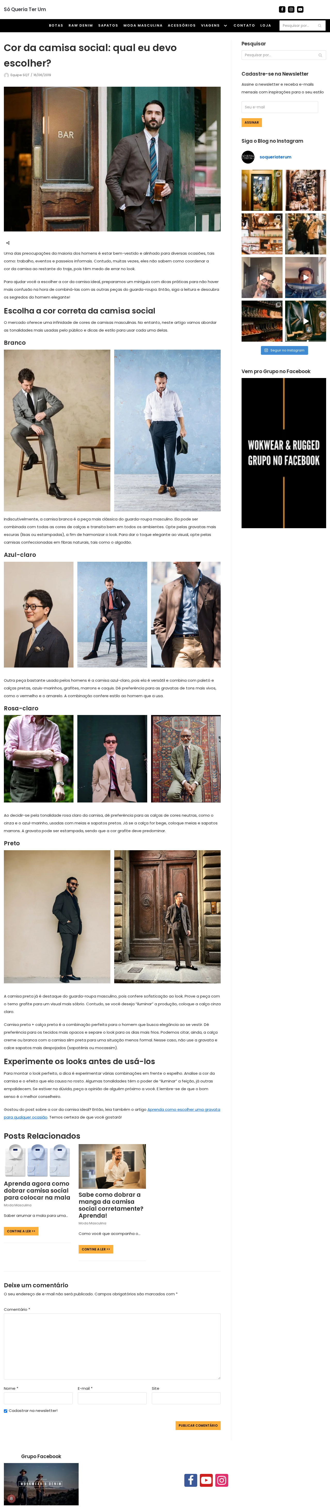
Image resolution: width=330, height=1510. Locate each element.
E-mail (85, 1388)
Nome (11, 1388)
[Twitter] (29, 243)
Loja (265, 25)
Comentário (17, 1309)
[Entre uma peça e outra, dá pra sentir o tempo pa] (262, 190)
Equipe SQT (20, 75)
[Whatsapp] (39, 243)
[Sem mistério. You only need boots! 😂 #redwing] (262, 277)
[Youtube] (300, 9)
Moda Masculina (143, 25)
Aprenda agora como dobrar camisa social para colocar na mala (37, 1190)
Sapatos (108, 25)
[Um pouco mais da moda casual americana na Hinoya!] (305, 321)
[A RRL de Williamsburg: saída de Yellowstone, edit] (305, 190)
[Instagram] (291, 9)
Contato (244, 25)
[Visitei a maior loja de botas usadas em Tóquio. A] (262, 321)
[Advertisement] (284, 573)
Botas (56, 25)
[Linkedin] (48, 243)
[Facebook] (282, 9)
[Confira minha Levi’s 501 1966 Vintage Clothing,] (305, 277)
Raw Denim (81, 25)
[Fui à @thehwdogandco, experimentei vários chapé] (305, 233)
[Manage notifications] (11, 1499)
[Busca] (320, 25)
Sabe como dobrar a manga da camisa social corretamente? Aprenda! (111, 1205)
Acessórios (182, 25)
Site (155, 1388)
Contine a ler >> (19, 1231)
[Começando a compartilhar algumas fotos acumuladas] (262, 233)
